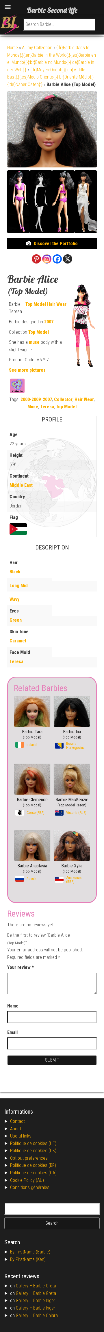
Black (15, 572)
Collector (63, 399)
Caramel (18, 641)
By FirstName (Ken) (28, 1259)
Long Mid (19, 585)
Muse (32, 406)
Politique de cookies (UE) (33, 1143)
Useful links (20, 1136)
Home (12, 47)
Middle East (21, 485)
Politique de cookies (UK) (33, 1150)
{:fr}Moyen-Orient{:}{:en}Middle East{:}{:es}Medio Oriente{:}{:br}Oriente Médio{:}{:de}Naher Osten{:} (50, 77)
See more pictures (27, 370)
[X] (67, 259)
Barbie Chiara (45, 1315)
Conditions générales (29, 1187)
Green (16, 620)
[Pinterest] (36, 259)
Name (12, 1006)
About (15, 1128)
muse (34, 342)
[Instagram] (46, 259)
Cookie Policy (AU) (27, 1180)
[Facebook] (57, 259)
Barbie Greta (44, 1286)
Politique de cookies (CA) (33, 1172)
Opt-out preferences (29, 1158)
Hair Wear (56, 304)
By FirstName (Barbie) (30, 1252)
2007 (48, 322)
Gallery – (24, 1286)
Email (12, 1032)
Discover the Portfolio (56, 243)
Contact (17, 1121)
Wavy (14, 599)
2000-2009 (31, 399)
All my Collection (37, 47)
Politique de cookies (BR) (33, 1165)
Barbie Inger (44, 1300)
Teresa (47, 406)
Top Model (35, 304)
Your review (20, 967)
